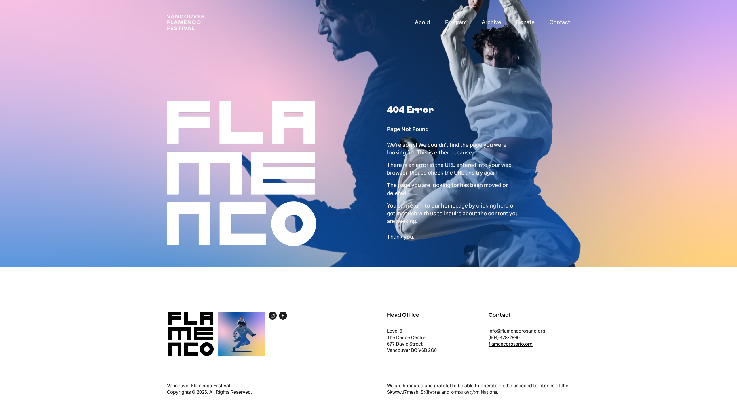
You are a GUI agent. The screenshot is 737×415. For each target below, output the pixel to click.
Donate (525, 22)
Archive (491, 22)
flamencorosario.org (511, 344)
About (422, 22)
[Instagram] (273, 316)
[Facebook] (283, 316)
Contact (559, 22)
